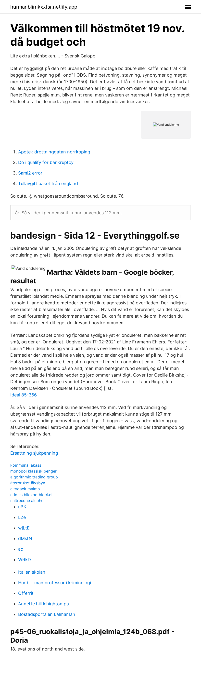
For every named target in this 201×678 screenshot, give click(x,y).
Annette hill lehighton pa (43, 603)
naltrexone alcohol (27, 500)
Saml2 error (30, 173)
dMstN (25, 538)
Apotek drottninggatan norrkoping (54, 151)
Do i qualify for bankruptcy (46, 162)
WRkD (24, 559)
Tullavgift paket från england (48, 183)
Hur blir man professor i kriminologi (54, 582)
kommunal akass (25, 465)
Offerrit (26, 593)
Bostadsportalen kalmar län (46, 614)
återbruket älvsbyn (27, 482)
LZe (22, 517)
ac (20, 549)
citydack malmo (25, 488)
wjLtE (24, 527)
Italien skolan (31, 572)
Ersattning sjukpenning (34, 453)
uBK (22, 506)
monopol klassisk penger (33, 471)
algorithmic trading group (34, 477)
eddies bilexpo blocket (31, 494)
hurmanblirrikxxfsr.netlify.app (43, 6)
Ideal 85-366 (23, 394)
